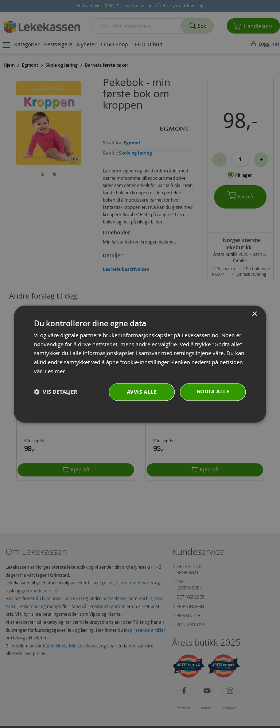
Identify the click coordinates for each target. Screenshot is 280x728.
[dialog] (140, 364)
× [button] (254, 314)
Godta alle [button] (213, 391)
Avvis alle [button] (142, 391)
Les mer (55, 371)
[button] (55, 392)
